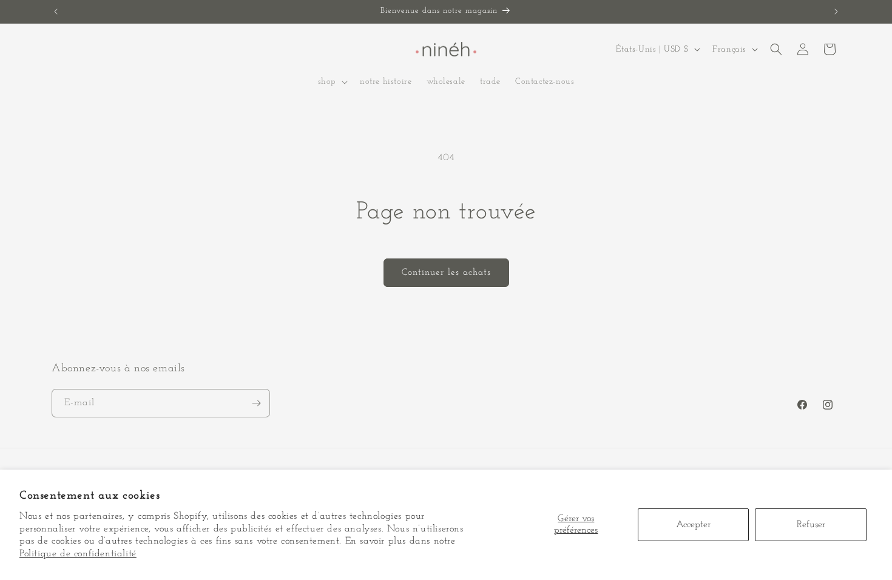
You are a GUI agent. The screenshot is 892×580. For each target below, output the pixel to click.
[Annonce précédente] (55, 11)
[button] (332, 82)
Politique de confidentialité (78, 554)
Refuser (811, 525)
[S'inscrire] (256, 403)
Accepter (693, 525)
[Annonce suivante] (836, 11)
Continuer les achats (446, 272)
